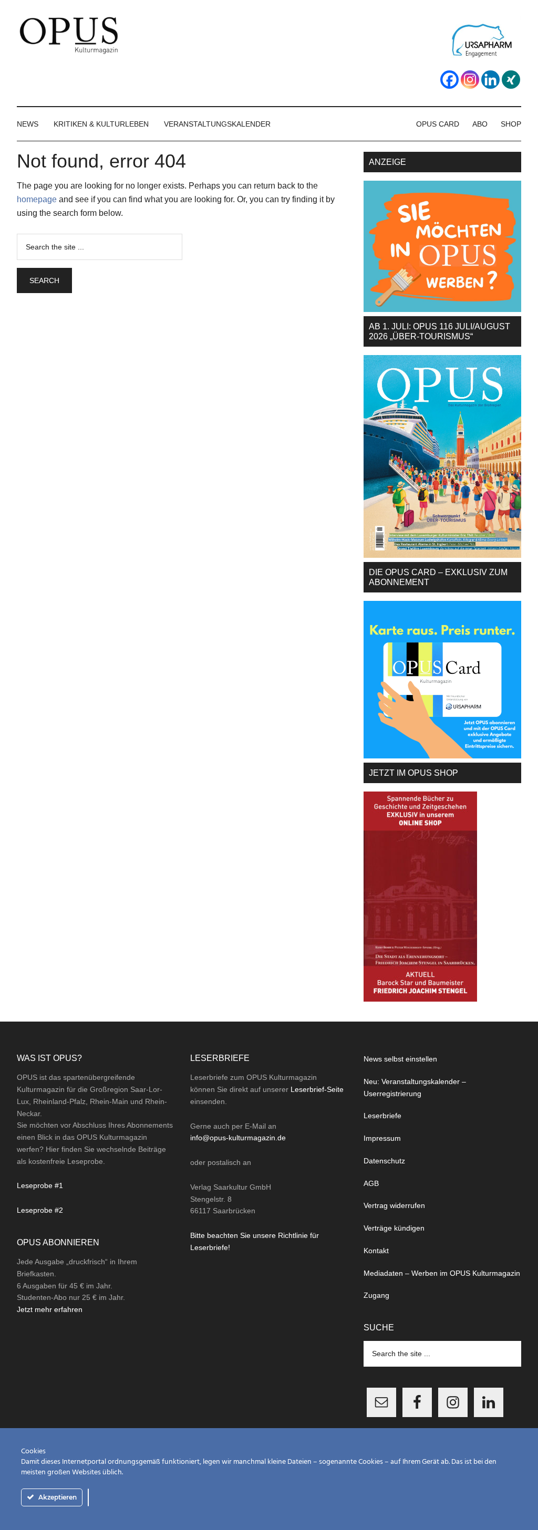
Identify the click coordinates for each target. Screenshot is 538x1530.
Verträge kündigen (394, 1228)
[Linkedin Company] (490, 79)
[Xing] (511, 79)
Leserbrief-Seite (317, 1089)
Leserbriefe (382, 1115)
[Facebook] (449, 79)
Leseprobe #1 (40, 1185)
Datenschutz (384, 1161)
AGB (371, 1183)
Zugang (376, 1295)
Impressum (382, 1138)
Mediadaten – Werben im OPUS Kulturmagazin (442, 1273)
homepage (37, 199)
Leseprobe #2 (40, 1210)
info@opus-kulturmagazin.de (238, 1137)
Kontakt (376, 1250)
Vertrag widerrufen (394, 1205)
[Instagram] (470, 79)
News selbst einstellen (400, 1059)
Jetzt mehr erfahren (49, 1309)
